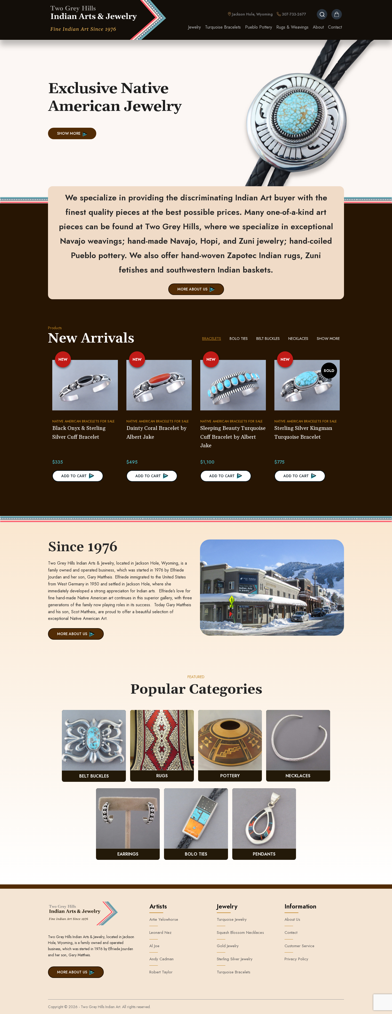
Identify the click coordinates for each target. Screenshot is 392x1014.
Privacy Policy (296, 959)
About (318, 27)
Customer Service (299, 946)
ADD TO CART (74, 476)
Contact (335, 27)
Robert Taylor (161, 972)
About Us (292, 919)
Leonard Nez (160, 932)
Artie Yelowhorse (163, 919)
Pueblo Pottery (258, 27)
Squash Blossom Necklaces (240, 932)
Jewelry (194, 27)
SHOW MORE (69, 133)
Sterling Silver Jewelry (235, 959)
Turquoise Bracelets (223, 27)
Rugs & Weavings (292, 27)
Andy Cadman (161, 959)
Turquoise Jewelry (232, 919)
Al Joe (154, 946)
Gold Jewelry (228, 946)
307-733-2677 (293, 14)
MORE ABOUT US (192, 289)
